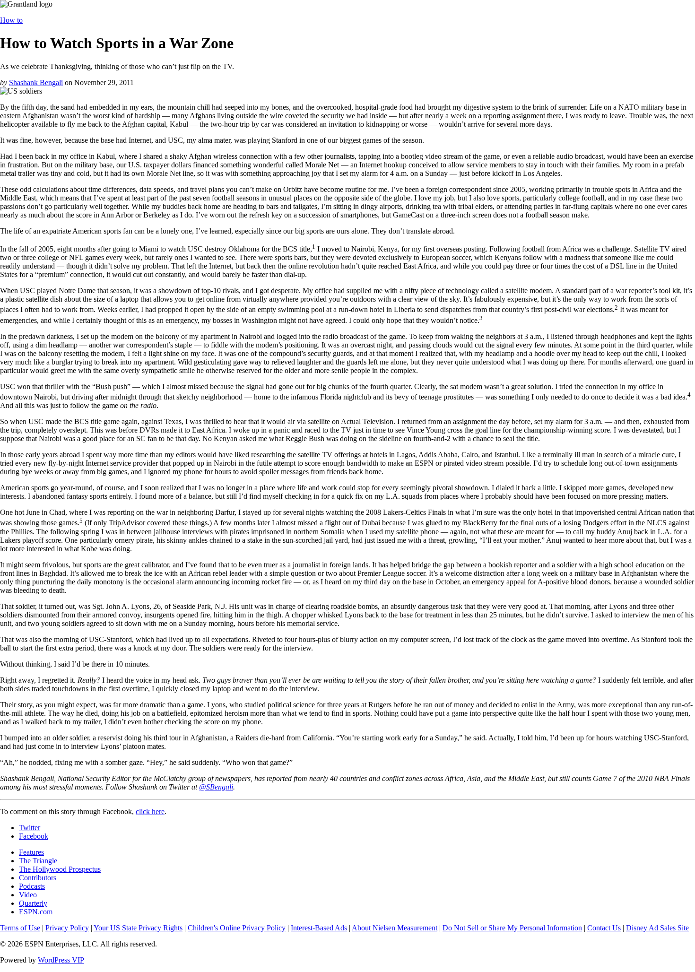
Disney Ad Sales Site (657, 928)
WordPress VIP (61, 960)
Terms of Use (20, 928)
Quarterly (33, 903)
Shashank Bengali (36, 82)
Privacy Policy (67, 928)
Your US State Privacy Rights (138, 928)
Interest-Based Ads (319, 928)
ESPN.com (35, 912)
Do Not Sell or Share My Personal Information (512, 928)
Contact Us (604, 928)
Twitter (29, 828)
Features (31, 852)
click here (150, 811)
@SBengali (216, 787)
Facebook (33, 836)
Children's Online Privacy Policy (237, 928)
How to (11, 20)
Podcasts (32, 886)
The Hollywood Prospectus (60, 869)
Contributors (37, 878)
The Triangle (38, 861)
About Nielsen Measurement (394, 928)
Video (28, 895)
